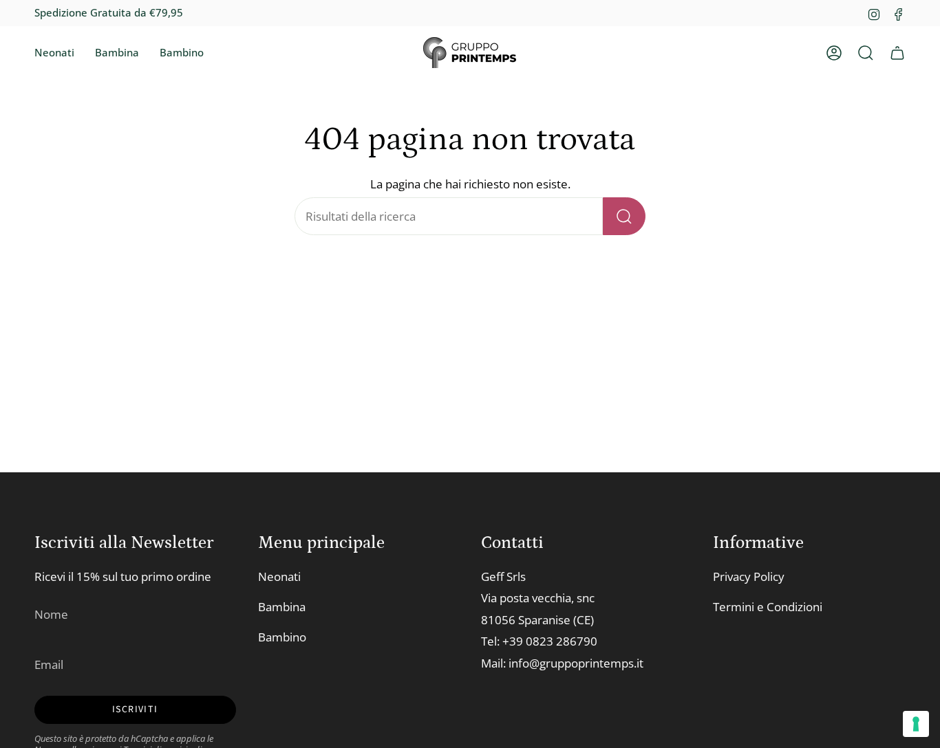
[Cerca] (624, 216)
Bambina (282, 607)
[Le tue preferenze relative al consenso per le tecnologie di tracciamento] (916, 724)
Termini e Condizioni (767, 607)
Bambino (282, 637)
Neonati (279, 576)
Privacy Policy (748, 576)
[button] (54, 52)
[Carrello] (897, 53)
